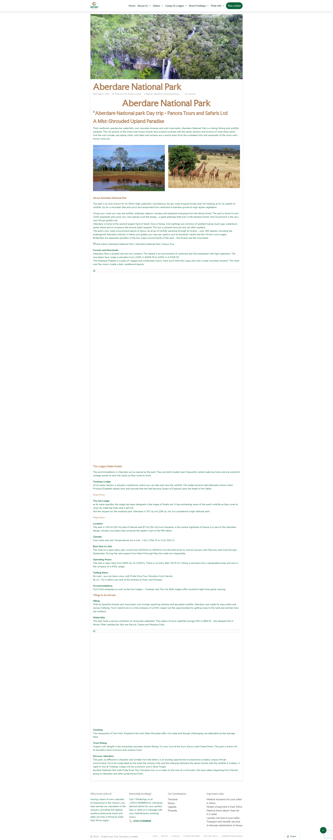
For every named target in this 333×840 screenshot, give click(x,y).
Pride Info (216, 5)
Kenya (171, 803)
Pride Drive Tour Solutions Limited (128, 94)
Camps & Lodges (174, 5)
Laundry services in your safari (223, 818)
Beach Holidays (197, 5)
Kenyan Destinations (171, 94)
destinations (158, 94)
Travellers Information (191, 836)
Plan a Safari (234, 5)
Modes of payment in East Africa (224, 807)
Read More (99, 494)
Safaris (156, 5)
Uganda (172, 807)
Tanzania (172, 799)
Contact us (176, 836)
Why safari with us (211, 836)
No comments (190, 94)
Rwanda (172, 810)
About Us (142, 5)
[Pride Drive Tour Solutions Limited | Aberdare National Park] (94, 5)
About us (164, 836)
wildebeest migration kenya (232, 836)
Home (132, 5)
